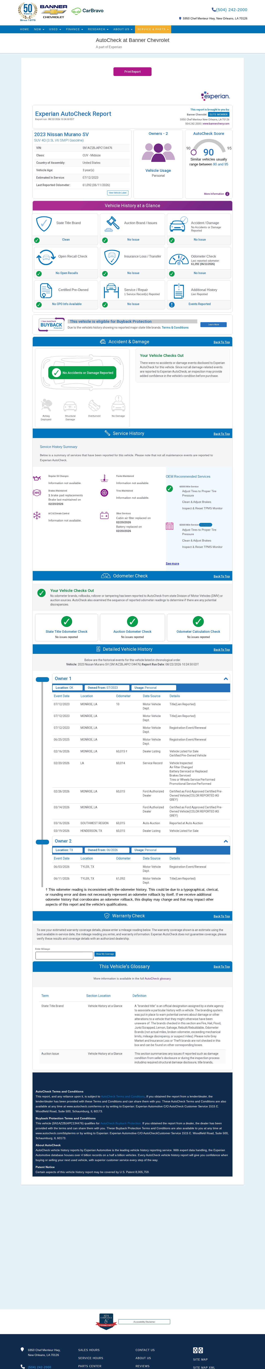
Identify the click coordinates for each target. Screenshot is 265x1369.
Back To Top (222, 342)
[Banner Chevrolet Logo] (42, 11)
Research (97, 29)
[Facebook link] (201, 1351)
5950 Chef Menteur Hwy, (44, 1352)
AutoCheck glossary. (158, 978)
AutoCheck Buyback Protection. (121, 1123)
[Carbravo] (87, 11)
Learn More (213, 324)
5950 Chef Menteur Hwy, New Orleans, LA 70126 (215, 18)
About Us (121, 29)
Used (54, 29)
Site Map (200, 1359)
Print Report (132, 71)
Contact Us (145, 1350)
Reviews (143, 1366)
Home (24, 29)
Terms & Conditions (175, 327)
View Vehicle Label (117, 193)
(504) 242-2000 (231, 9)
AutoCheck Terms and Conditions (123, 1096)
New (38, 29)
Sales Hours (89, 1350)
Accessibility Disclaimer (144, 1322)
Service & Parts (152, 29)
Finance (73, 29)
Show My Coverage (105, 954)
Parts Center (89, 1366)
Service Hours (90, 1358)
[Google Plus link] (195, 1351)
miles (87, 955)
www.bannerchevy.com (216, 123)
